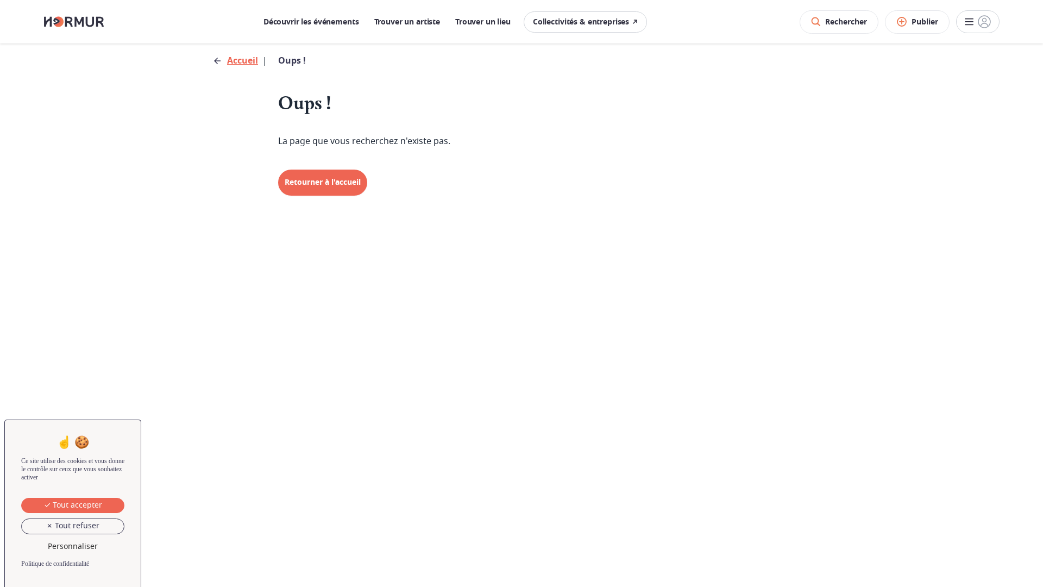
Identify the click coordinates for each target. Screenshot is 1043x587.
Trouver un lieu (483, 22)
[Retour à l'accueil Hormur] (73, 22)
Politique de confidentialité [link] (55, 563)
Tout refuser (76, 526)
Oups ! (292, 60)
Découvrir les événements (311, 22)
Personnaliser (73, 546)
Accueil (242, 60)
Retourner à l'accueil (323, 182)
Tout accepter (76, 505)
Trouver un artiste (407, 22)
